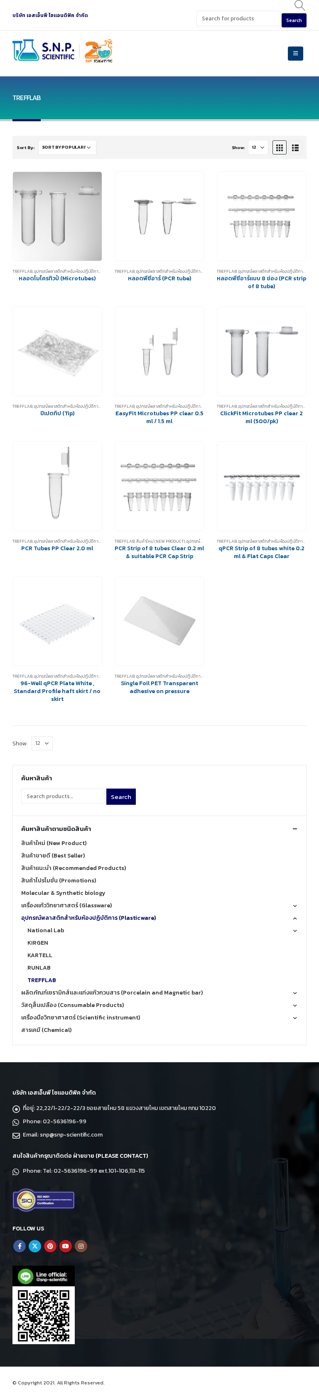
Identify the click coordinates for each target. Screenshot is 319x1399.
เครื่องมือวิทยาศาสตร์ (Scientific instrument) (80, 1017)
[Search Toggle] (300, 5)
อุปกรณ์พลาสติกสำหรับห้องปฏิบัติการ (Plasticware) (82, 271)
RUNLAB (39, 967)
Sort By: (25, 147)
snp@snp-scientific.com (71, 1134)
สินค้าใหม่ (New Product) (160, 541)
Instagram (81, 1246)
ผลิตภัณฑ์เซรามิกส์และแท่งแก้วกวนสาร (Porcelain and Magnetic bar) (112, 992)
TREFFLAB (22, 271)
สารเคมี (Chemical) (46, 1030)
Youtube (65, 1246)
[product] (57, 216)
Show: (238, 147)
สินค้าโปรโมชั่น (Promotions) (58, 880)
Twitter (35, 1246)
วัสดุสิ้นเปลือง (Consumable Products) (72, 1005)
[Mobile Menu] (295, 54)
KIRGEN (37, 942)
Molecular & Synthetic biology (63, 893)
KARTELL (39, 955)
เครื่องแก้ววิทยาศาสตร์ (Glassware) (66, 905)
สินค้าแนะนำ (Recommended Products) (73, 868)
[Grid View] (279, 147)
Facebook (19, 1246)
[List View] (295, 147)
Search (121, 796)
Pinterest (50, 1246)
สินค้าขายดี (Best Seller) (53, 855)
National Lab (45, 930)
